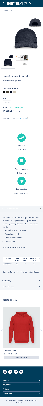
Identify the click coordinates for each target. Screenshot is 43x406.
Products (6, 380)
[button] (4, 3)
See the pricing (21, 118)
